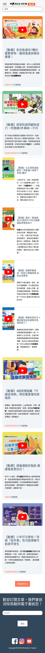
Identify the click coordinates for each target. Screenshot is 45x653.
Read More (22, 584)
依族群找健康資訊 (11, 153)
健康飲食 (8, 85)
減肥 (6, 497)
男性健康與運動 (11, 572)
